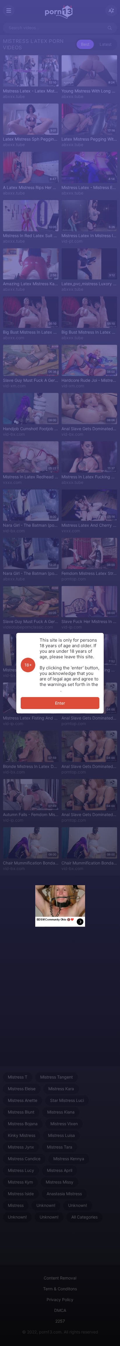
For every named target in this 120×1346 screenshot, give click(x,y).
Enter (60, 703)
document (50, 690)
